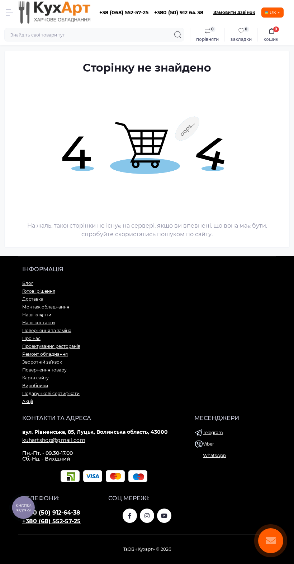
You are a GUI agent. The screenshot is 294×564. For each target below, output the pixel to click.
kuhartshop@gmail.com (53, 440)
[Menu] (9, 12)
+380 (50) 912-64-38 (51, 512)
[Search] (177, 35)
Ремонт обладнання (45, 354)
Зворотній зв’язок (42, 362)
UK (273, 12)
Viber (208, 444)
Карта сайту (35, 377)
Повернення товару (44, 370)
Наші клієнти (36, 314)
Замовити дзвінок (234, 12)
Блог (27, 283)
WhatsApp (214, 455)
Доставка (32, 299)
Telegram (213, 432)
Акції (27, 401)
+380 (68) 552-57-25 (51, 521)
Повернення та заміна (46, 330)
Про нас (31, 338)
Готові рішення (38, 291)
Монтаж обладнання (45, 307)
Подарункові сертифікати (51, 393)
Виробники (35, 385)
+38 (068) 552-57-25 (123, 12)
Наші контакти (38, 322)
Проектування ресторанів (51, 346)
